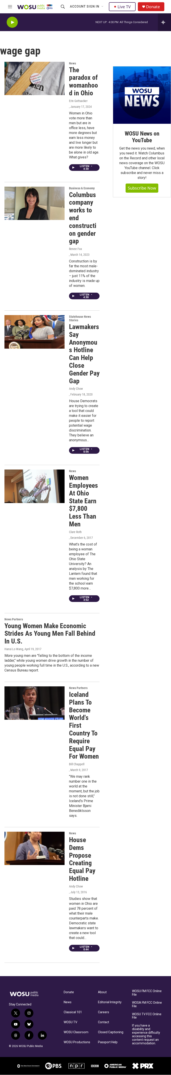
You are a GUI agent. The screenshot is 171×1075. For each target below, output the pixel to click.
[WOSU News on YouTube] (142, 95)
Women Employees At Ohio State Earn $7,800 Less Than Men (83, 501)
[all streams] (164, 22)
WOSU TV (70, 1022)
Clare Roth (75, 532)
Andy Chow (76, 388)
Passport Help (108, 1042)
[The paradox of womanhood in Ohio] (34, 78)
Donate (153, 6)
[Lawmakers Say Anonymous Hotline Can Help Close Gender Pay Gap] (34, 331)
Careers (103, 1012)
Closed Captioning (110, 1032)
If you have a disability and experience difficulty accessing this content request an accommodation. (146, 1034)
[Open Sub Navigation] (102, 6)
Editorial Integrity (110, 1002)
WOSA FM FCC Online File (147, 1004)
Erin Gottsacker (78, 101)
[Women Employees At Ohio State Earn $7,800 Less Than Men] (34, 486)
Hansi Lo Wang (13, 649)
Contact (103, 1022)
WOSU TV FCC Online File (146, 1016)
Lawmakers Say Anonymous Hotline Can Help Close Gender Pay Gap (84, 354)
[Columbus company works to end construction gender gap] (34, 203)
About (102, 992)
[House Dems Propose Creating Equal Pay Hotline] (34, 848)
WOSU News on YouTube (142, 137)
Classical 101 (73, 1012)
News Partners (13, 619)
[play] (12, 22)
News (72, 63)
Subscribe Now (142, 188)
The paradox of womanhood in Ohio (83, 81)
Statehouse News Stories (80, 318)
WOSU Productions (77, 1042)
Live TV (124, 6)
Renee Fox (75, 249)
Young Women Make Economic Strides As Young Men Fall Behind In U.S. (49, 633)
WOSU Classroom (76, 1032)
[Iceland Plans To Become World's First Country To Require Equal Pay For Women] (34, 703)
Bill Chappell (76, 764)
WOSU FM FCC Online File (147, 992)
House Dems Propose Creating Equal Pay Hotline (82, 859)
